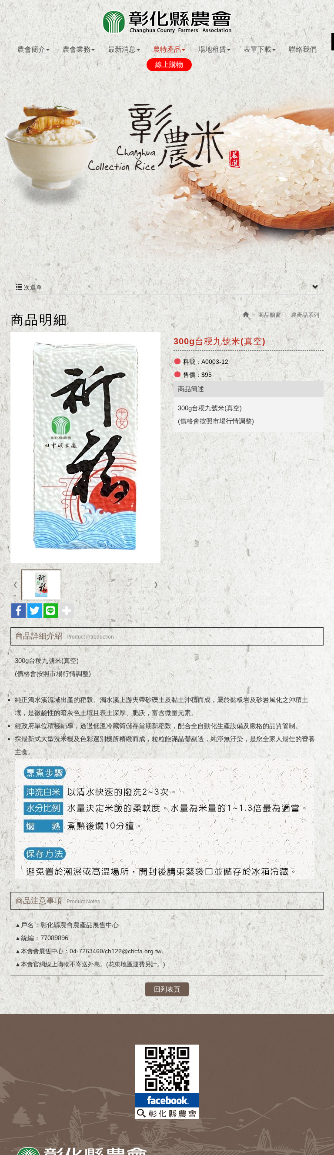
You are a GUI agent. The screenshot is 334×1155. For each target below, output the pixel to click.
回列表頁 (167, 989)
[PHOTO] (85, 447)
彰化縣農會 (167, 22)
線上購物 (169, 64)
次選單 (32, 287)
